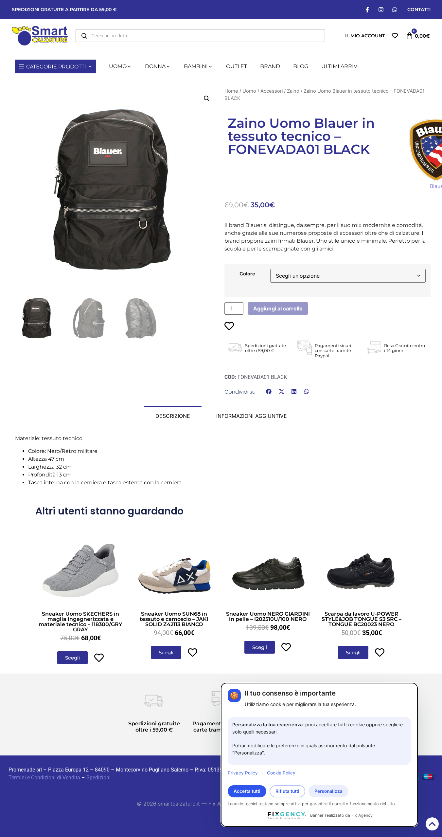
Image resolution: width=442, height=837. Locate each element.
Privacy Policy (243, 772)
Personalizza (328, 791)
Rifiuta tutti (287, 791)
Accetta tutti (247, 791)
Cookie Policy (281, 772)
